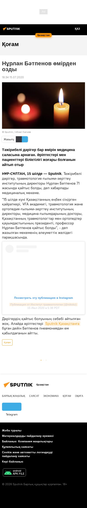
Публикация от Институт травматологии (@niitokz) (43, 304)
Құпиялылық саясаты (17, 446)
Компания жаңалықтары (35, 441)
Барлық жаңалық (13, 396)
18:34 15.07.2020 (13, 77)
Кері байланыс (12, 461)
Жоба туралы (11, 430)
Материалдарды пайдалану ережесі (28, 435)
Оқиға (79, 396)
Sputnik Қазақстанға (62, 323)
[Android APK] (14, 472)
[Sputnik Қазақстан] (12, 30)
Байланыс (9, 441)
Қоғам (7, 342)
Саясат (34, 396)
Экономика (51, 396)
